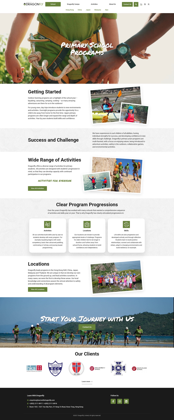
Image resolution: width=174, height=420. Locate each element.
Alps (106, 10)
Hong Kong (70, 10)
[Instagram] (119, 401)
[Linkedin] (126, 401)
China (80, 10)
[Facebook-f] (113, 401)
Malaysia (97, 10)
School (53, 4)
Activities (94, 4)
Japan (88, 10)
